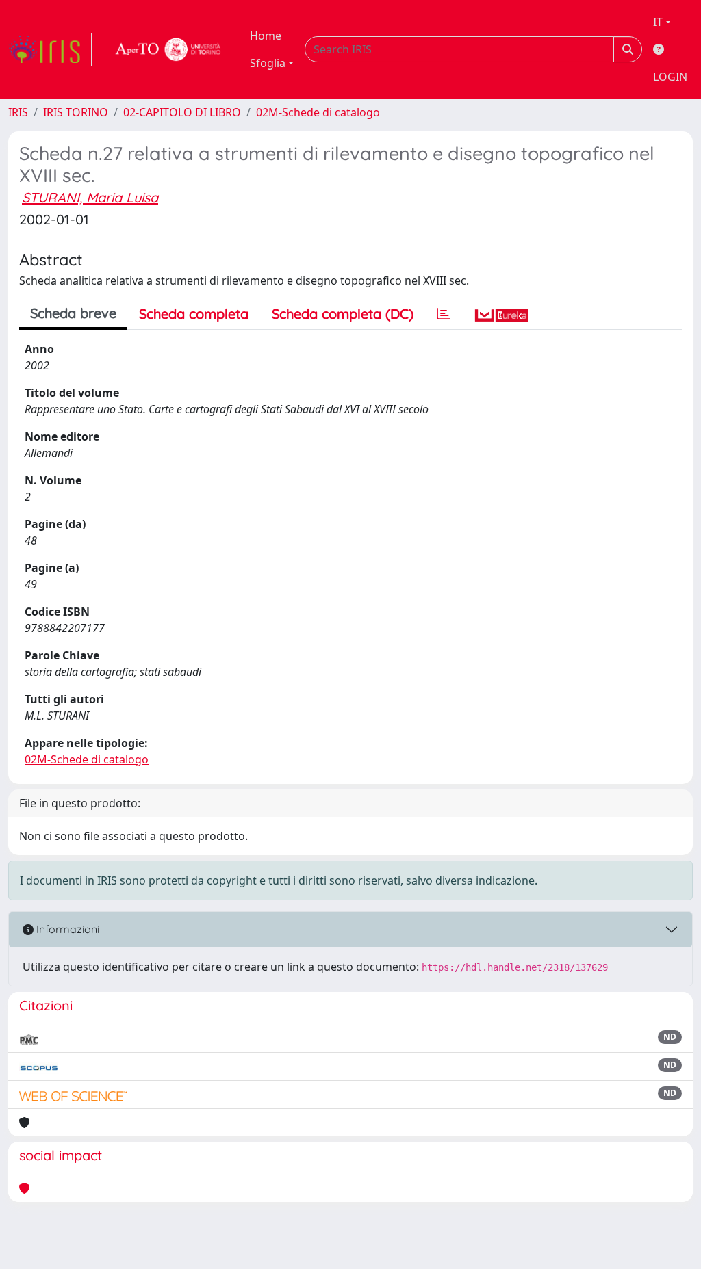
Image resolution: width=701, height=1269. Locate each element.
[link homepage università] (168, 49)
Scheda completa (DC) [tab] (342, 313)
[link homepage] (50, 49)
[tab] (443, 314)
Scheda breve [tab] (73, 313)
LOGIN (670, 76)
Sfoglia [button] (267, 62)
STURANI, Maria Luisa (90, 197)
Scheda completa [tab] (193, 313)
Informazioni (66, 929)
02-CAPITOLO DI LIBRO (182, 112)
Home (265, 35)
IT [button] (658, 21)
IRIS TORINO (75, 112)
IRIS (18, 112)
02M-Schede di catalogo (318, 112)
